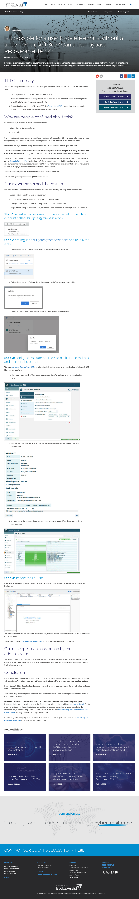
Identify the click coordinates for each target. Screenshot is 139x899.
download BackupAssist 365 (22, 367)
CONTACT (106, 862)
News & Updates (124, 12)
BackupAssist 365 (55, 106)
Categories (108, 12)
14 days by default (77, 704)
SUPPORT (40, 871)
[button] (115, 96)
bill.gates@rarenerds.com (50, 239)
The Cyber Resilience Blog (13, 12)
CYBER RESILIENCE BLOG (47, 874)
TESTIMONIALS (108, 865)
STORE (7, 877)
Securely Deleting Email (19, 161)
